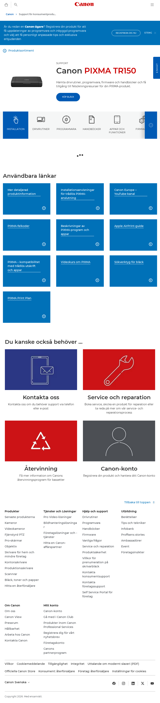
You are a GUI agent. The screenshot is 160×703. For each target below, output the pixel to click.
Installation (16, 129)
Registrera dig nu (126, 33)
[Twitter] (142, 683)
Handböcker (92, 129)
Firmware (142, 129)
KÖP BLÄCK (68, 97)
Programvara (66, 129)
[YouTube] (152, 683)
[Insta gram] (123, 683)
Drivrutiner (41, 129)
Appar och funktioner (117, 131)
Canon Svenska (16, 682)
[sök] (16, 5)
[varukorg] (6, 5)
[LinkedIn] (133, 683)
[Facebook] (114, 683)
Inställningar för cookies (129, 671)
